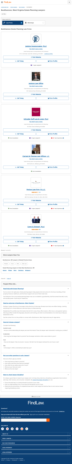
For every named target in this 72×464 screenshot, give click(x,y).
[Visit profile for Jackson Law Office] (36, 76)
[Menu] (2, 2)
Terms (2, 460)
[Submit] (48, 420)
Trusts (12, 263)
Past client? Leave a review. (36, 49)
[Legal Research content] (69, 447)
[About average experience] (63, 138)
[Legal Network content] (69, 452)
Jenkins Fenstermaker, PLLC (36, 46)
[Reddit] (22, 428)
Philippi (10, 270)
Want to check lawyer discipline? (13, 375)
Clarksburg (20, 270)
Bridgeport (27, 270)
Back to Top (36, 396)
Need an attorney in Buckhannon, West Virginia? (18, 303)
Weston (5, 270)
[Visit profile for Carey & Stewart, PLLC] (36, 219)
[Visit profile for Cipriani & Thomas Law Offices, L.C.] (36, 149)
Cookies (21, 460)
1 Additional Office (48, 53)
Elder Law (24, 263)
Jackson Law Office (36, 83)
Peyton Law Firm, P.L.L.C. (36, 189)
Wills (18, 263)
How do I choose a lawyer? (11, 322)
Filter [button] (4, 14)
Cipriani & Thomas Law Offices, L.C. (36, 156)
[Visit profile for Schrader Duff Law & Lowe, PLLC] (36, 112)
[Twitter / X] (12, 428)
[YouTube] (7, 428)
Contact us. (62, 411)
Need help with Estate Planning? (13, 288)
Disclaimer (14, 460)
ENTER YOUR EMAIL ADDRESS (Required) (11, 417)
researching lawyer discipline (40, 380)
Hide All (9, 278)
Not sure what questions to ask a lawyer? (16, 355)
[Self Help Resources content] (69, 443)
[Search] (69, 2)
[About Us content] (69, 433)
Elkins (15, 270)
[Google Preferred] (26, 428)
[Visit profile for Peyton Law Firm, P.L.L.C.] (36, 182)
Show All (3, 278)
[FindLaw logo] (8, 2)
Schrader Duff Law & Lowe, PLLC (36, 119)
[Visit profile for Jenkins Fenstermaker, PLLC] (36, 39)
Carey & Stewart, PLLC (36, 227)
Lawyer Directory (4, 7)
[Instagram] (17, 428)
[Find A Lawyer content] (69, 438)
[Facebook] (2, 428)
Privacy (8, 460)
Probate (6, 263)
